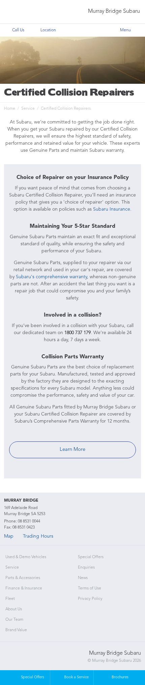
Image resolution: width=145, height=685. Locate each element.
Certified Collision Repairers (66, 109)
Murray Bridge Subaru (114, 11)
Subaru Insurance (111, 209)
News (83, 578)
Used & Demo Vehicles (25, 557)
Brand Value (16, 630)
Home (9, 109)
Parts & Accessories (22, 578)
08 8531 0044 (29, 521)
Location (48, 30)
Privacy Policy (90, 599)
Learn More (72, 449)
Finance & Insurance (23, 588)
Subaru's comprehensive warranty (51, 277)
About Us (13, 609)
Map (8, 536)
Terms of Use (89, 588)
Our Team (14, 620)
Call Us (18, 30)
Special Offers (91, 557)
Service (28, 109)
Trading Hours (38, 536)
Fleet (10, 599)
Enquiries (86, 568)
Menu (125, 30)
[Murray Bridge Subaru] (19, 12)
